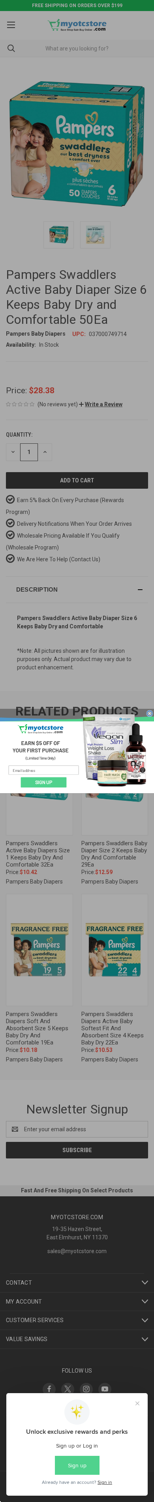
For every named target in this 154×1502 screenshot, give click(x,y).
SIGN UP (43, 782)
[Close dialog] (149, 713)
